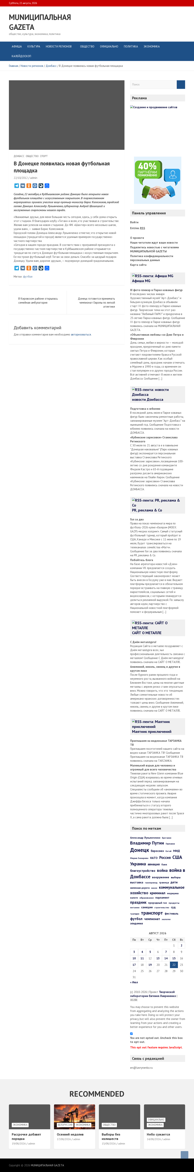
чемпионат (152, 919)
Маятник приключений (151, 731)
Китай (168, 851)
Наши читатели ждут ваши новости (154, 242)
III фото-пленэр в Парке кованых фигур (156, 290)
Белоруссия (65, 1124)
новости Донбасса (147, 399)
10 (134, 958)
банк (164, 864)
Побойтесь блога (141, 560)
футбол (27, 276)
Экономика (152, 46)
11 (142, 958)
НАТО (154, 858)
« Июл (134, 982)
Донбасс (19, 156)
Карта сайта (138, 265)
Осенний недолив (70, 1134)
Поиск (181, 84)
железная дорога (139, 887)
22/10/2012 (21, 178)
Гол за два (137, 519)
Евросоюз (157, 851)
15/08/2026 (109, 1143)
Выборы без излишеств (111, 1136)
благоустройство (142, 871)
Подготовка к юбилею (145, 408)
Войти (134, 222)
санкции (147, 907)
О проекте (137, 238)
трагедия (134, 913)
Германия (170, 843)
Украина (138, 864)
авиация (154, 864)
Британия (166, 838)
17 (134, 965)
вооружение (160, 877)
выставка (136, 882)
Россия (165, 857)
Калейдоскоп (21, 56)
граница (164, 882)
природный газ (157, 902)
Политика (131, 46)
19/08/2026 (19, 1143)
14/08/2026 (154, 1139)
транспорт (152, 913)
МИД (176, 851)
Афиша (17, 46)
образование (146, 897)
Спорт (44, 156)
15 (174, 958)
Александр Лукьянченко (145, 837)
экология (166, 919)
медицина (172, 893)
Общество (87, 46)
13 (158, 958)
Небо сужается (158, 1134)
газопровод (151, 882)
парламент (162, 897)
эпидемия (136, 923)
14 (166, 958)
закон (154, 887)
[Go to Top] (184, 1155)
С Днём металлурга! (143, 642)
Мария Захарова (139, 857)
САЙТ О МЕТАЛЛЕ (146, 632)
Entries (137, 228)
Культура (33, 46)
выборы (176, 877)
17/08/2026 (64, 1139)
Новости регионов (59, 46)
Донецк (139, 849)
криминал (157, 893)
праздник (138, 902)
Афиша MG (141, 280)
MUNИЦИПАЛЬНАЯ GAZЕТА (47, 1165)
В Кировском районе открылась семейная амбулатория (38, 300)
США (177, 857)
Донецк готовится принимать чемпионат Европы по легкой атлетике (96, 302)
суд (173, 907)
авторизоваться (81, 334)
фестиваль (171, 913)
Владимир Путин (147, 843)
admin (33, 178)
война (162, 870)
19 (150, 965)
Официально (109, 46)
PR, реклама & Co (147, 510)
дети (174, 882)
